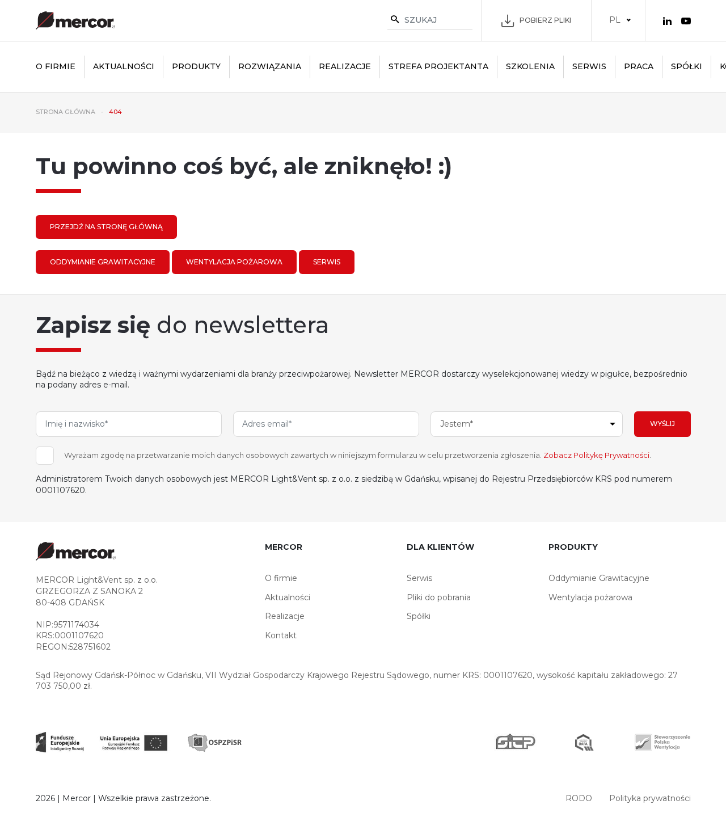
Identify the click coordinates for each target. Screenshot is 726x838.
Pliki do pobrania (439, 597)
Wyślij (662, 423)
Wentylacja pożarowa (234, 262)
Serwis (589, 66)
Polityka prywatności (650, 798)
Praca (638, 66)
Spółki (686, 66)
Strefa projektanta (438, 66)
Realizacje (345, 66)
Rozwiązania (269, 66)
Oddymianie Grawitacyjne (102, 262)
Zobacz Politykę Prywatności (596, 455)
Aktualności (123, 66)
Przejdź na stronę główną (106, 226)
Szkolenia (530, 66)
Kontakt (281, 635)
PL (615, 20)
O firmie (55, 66)
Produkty (196, 66)
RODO (578, 798)
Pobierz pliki (545, 20)
